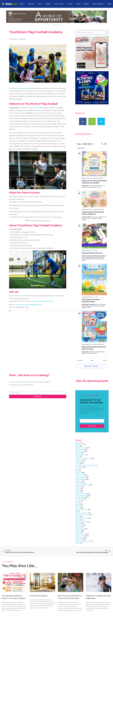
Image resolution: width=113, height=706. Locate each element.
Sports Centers (59, 4)
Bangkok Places (80, 451)
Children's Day (79, 460)
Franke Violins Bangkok (38, 596)
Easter (77, 469)
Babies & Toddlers (80, 448)
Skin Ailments (79, 525)
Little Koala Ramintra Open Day (92, 253)
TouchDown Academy (17, 88)
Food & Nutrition (80, 478)
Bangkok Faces (79, 449)
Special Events (79, 529)
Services (70, 4)
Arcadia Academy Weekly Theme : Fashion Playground (93, 213)
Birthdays (78, 453)
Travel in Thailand (80, 534)
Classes (77, 463)
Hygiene (77, 490)
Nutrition (78, 504)
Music (77, 502)
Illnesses (77, 492)
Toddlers (77, 532)
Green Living (79, 483)
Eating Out (78, 472)
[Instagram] (92, 121)
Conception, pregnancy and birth (85, 465)
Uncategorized (79, 537)
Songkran (78, 527)
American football (36, 108)
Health (109, 4)
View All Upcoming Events (92, 381)
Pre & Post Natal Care (81, 513)
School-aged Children (81, 518)
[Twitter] (101, 121)
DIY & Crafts (79, 467)
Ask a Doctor (79, 444)
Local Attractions (80, 497)
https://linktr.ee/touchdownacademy (40, 301)
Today (91, 360)
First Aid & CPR (79, 474)
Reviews (77, 516)
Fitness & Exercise (80, 476)
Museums (78, 500)
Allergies (77, 442)
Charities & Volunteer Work (83, 458)
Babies (77, 446)
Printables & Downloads (82, 515)
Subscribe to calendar (91, 366)
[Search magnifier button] (106, 32)
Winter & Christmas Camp (83, 541)
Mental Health (79, 499)
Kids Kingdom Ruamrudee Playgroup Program (91, 300)
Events (78, 4)
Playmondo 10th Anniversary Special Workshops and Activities (94, 182)
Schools (21, 4)
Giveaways (78, 481)
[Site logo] (9, 4)
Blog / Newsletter (98, 4)
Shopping (78, 523)
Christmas (78, 462)
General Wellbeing (80, 479)
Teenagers (78, 530)
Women (77, 543)
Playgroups (31, 4)
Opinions (78, 507)
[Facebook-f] (82, 121)
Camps (39, 4)
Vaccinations (79, 539)
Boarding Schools (80, 455)
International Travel (81, 493)
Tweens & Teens (80, 536)
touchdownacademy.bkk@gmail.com (28, 305)
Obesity (77, 506)
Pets (76, 511)
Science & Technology (81, 522)
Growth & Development (82, 485)
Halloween (78, 486)
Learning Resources (81, 495)
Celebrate (86, 4)
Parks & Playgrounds (81, 509)
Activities (47, 4)
